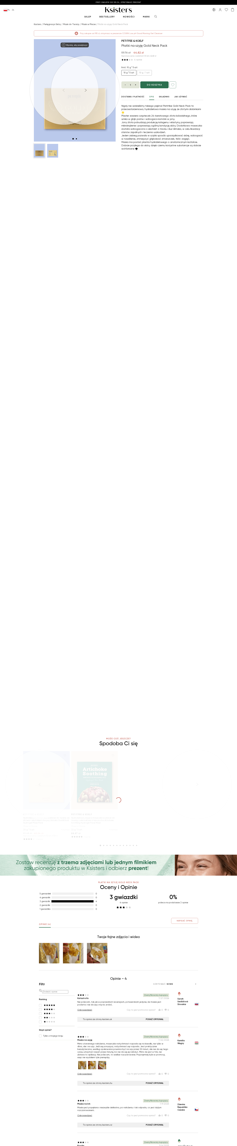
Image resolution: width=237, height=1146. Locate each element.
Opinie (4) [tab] (45, 924)
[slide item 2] (76, 139)
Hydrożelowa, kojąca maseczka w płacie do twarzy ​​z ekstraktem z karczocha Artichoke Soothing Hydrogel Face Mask (93, 820)
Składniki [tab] (164, 97)
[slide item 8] (123, 845)
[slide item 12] (137, 845)
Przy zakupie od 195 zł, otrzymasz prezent (118, 2)
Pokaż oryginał (154, 1019)
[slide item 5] (114, 845)
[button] (39, 151)
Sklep (87, 17)
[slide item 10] (130, 845)
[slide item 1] (73, 139)
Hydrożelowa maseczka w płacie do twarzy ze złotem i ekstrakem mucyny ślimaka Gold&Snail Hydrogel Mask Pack (46, 820)
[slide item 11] (133, 845)
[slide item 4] (110, 845)
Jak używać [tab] (180, 97)
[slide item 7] (120, 845)
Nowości (129, 17)
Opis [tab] (151, 97)
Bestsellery (107, 17)
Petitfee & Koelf (132, 40)
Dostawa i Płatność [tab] (132, 97)
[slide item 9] (127, 845)
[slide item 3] (107, 845)
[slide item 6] (117, 845)
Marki (146, 17)
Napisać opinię (184, 921)
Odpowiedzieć (84, 1010)
